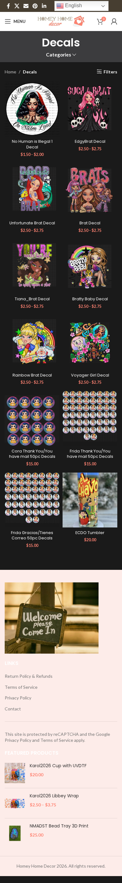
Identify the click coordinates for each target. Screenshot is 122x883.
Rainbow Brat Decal (32, 375)
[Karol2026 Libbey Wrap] (15, 803)
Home (10, 71)
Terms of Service (21, 687)
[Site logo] (61, 21)
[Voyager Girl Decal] (90, 342)
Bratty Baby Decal (90, 299)
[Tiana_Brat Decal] (32, 266)
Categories (58, 54)
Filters (110, 71)
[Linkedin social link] (44, 6)
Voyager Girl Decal (90, 375)
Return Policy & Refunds (29, 676)
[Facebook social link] (8, 6)
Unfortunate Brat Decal (32, 223)
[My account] (114, 21)
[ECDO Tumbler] (90, 500)
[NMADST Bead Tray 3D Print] (15, 833)
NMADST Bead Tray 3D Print (59, 826)
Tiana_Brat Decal (32, 299)
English (73, 5)
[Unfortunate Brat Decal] (32, 190)
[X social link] (16, 6)
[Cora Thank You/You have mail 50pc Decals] (32, 418)
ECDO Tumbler (89, 532)
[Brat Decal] (90, 190)
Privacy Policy (18, 697)
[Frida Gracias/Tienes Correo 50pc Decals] (32, 500)
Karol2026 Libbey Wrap (54, 796)
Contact (13, 708)
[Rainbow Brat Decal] (32, 342)
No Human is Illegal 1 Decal (32, 144)
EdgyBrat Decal (90, 141)
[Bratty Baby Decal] (90, 266)
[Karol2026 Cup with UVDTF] (15, 773)
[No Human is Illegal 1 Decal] (32, 109)
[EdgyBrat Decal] (90, 109)
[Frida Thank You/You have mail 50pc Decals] (90, 418)
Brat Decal (89, 223)
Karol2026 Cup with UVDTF (58, 766)
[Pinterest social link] (35, 6)
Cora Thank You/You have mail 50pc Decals (32, 453)
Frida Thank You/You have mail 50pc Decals (90, 453)
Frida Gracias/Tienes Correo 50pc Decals (32, 535)
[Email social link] (25, 6)
